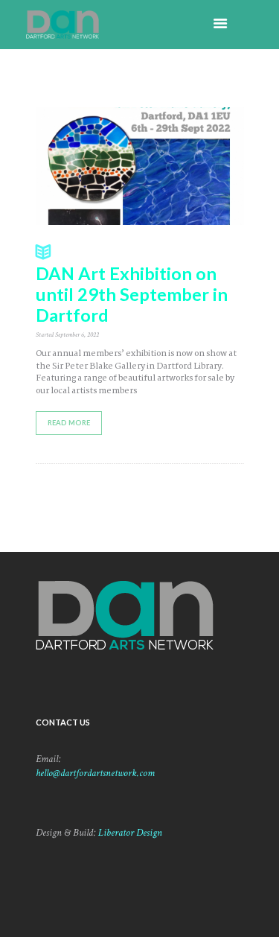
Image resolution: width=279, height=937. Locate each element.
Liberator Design (130, 832)
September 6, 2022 (77, 334)
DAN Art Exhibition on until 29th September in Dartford (132, 294)
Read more (69, 423)
